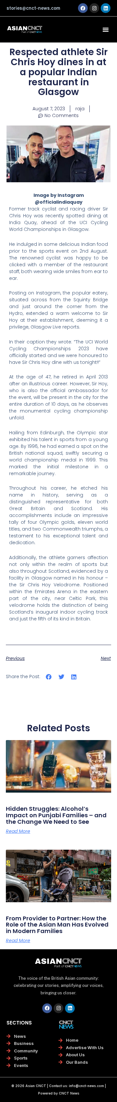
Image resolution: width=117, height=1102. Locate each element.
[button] (105, 29)
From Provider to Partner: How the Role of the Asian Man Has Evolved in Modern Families (57, 924)
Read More (18, 831)
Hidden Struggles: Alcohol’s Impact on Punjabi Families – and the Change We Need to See (56, 815)
